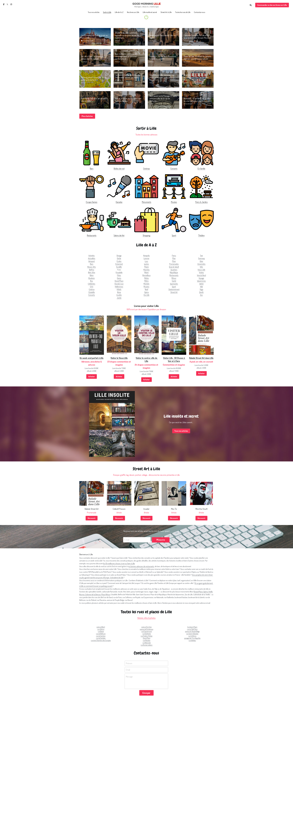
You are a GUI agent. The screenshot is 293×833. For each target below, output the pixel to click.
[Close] (172, 407)
